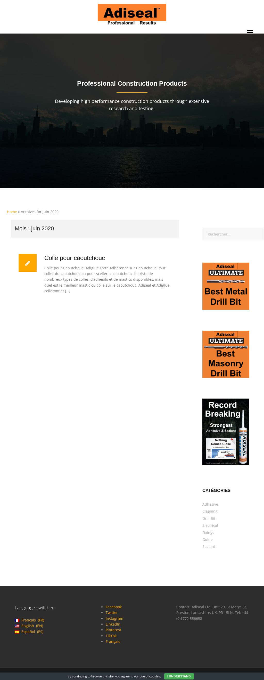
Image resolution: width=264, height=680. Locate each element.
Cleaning (210, 511)
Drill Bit (208, 518)
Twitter (112, 612)
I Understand (179, 676)
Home (12, 211)
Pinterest (113, 629)
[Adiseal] (132, 13)
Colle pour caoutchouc (74, 257)
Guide (207, 539)
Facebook (114, 606)
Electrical (210, 525)
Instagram (114, 618)
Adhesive (210, 504)
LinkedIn (113, 624)
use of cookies (150, 676)
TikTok (111, 635)
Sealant (208, 546)
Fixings (208, 532)
